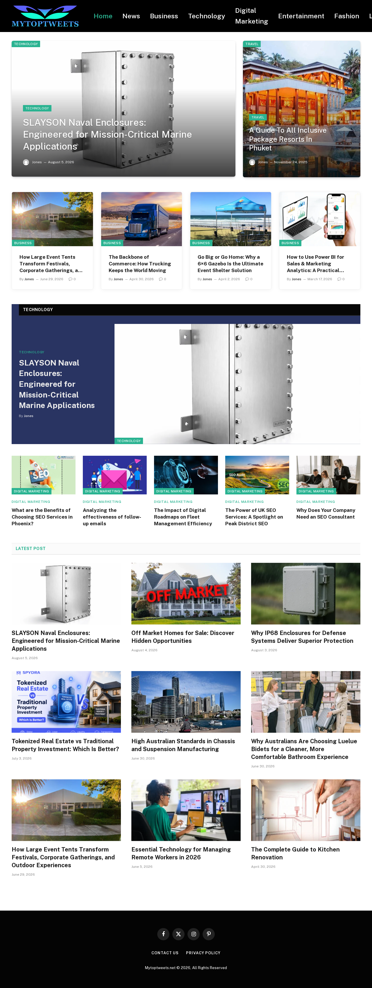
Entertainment (301, 16)
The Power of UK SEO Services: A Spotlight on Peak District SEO (254, 516)
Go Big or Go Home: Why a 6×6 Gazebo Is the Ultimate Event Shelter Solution (230, 263)
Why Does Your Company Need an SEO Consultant (325, 513)
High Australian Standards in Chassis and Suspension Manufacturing (183, 745)
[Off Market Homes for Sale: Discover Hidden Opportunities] (186, 594)
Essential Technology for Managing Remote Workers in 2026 (181, 853)
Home (103, 16)
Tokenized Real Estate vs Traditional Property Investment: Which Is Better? (65, 745)
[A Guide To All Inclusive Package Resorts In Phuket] (301, 109)
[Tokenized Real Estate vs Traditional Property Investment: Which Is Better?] (66, 702)
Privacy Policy (203, 953)
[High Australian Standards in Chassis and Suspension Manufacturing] (186, 702)
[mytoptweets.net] (45, 16)
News (131, 16)
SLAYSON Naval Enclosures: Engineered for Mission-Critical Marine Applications (107, 134)
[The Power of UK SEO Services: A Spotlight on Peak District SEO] (257, 475)
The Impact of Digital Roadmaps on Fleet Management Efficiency (183, 516)
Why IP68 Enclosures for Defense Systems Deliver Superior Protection (302, 636)
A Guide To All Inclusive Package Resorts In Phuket (288, 139)
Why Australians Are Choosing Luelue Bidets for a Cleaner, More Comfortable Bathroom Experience (304, 749)
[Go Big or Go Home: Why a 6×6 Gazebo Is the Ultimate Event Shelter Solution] (230, 219)
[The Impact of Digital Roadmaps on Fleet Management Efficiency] (186, 475)
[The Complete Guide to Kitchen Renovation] (305, 810)
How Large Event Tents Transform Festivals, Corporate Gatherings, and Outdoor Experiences (51, 264)
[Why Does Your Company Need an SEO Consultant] (328, 475)
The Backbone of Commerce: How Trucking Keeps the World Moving (140, 263)
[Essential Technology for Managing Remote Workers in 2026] (186, 810)
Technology (206, 16)
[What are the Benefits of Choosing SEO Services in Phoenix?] (44, 475)
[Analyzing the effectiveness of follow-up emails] (115, 475)
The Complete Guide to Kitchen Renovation (295, 853)
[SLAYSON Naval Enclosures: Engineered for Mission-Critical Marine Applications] (123, 109)
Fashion (346, 16)
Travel (251, 44)
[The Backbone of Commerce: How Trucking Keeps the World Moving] (141, 219)
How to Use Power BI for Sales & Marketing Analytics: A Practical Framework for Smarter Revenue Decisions (315, 264)
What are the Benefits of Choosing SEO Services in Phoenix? (42, 516)
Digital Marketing (251, 15)
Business (164, 16)
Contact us (165, 953)
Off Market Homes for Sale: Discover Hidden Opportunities (182, 636)
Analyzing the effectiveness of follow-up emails (112, 516)
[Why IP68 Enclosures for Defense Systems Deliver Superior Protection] (305, 594)
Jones (37, 162)
